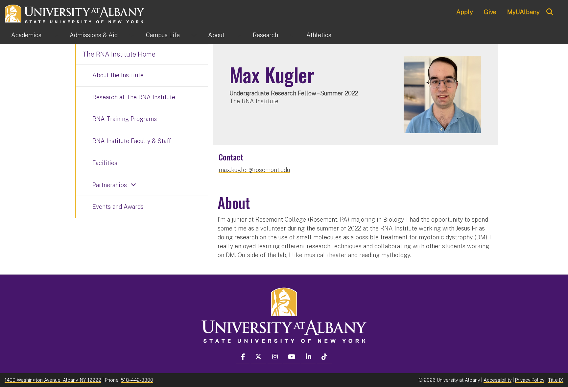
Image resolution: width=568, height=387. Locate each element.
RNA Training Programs (124, 118)
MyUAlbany (523, 11)
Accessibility (497, 380)
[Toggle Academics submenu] (55, 35)
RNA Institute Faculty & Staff (131, 140)
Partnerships (109, 184)
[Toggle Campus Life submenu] (194, 35)
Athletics (318, 35)
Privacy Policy (529, 380)
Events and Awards (118, 206)
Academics (26, 35)
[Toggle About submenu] (238, 35)
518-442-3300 (137, 380)
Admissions (94, 35)
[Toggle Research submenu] (292, 35)
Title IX (555, 380)
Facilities (104, 162)
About (216, 35)
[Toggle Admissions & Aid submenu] (132, 35)
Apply (464, 11)
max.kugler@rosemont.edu (254, 169)
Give (490, 11)
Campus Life (163, 35)
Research (265, 35)
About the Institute (118, 75)
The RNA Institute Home (119, 54)
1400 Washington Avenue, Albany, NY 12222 (53, 380)
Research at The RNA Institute (133, 97)
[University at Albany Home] (75, 13)
